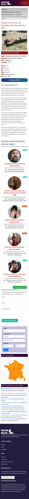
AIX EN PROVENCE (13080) (20, 200)
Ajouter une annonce (8, 477)
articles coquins (7, 388)
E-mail (4, 303)
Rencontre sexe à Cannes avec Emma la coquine (15, 248)
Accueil (4, 9)
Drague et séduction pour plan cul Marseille (13, 393)
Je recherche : (7, 339)
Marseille (3, 449)
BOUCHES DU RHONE (7, 14)
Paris (2, 447)
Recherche (4, 464)
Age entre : (6, 343)
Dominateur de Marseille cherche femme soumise (14, 165)
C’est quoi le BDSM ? (6, 406)
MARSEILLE (18, 14)
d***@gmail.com (9, 74)
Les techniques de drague (8, 418)
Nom (3, 297)
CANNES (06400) (17, 254)
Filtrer (5, 349)
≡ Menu (24, 3)
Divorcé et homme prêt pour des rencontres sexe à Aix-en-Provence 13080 (14, 193)
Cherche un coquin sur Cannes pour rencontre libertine (14, 275)
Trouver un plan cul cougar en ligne (10, 415)
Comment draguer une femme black (11, 402)
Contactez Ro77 (14, 80)
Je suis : (7, 336)
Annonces (4, 459)
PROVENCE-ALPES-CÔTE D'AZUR (11, 12)
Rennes (3, 444)
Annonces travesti (6, 398)
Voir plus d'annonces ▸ (20, 287)
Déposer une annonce (7, 461)
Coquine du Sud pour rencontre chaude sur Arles (14, 221)
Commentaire (6, 308)
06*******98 (6, 76)
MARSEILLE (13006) (20, 171)
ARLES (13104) (20, 227)
